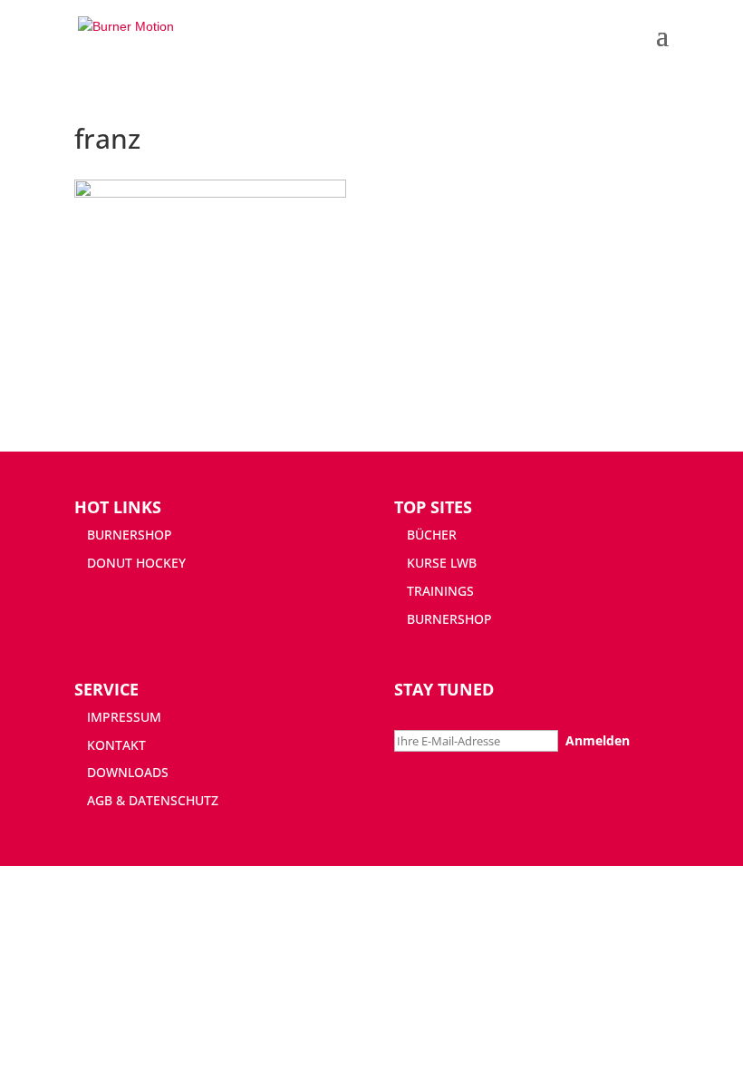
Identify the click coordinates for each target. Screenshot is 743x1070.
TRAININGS (440, 590)
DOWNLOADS (128, 772)
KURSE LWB (442, 562)
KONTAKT (116, 745)
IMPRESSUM (124, 716)
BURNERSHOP (129, 534)
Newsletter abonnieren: (466, 716)
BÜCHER (432, 534)
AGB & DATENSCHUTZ (152, 800)
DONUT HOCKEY (136, 562)
